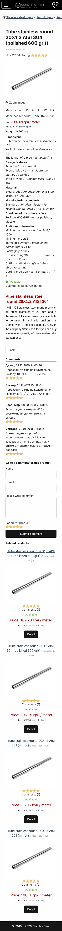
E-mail (10, 482)
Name (9, 468)
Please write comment (20, 495)
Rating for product (18, 523)
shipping (27, 127)
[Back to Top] (55, 924)
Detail (31, 634)
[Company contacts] (55, 5)
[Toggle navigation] (6, 5)
